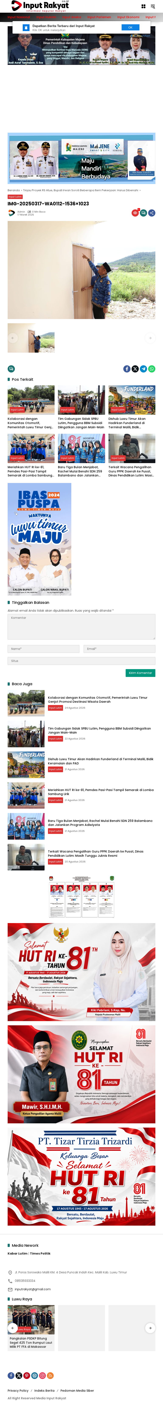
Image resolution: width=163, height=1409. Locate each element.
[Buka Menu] (143, 6)
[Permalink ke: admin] (12, 213)
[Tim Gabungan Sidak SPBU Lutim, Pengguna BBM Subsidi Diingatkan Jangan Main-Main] (81, 400)
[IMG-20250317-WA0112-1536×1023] (31, 338)
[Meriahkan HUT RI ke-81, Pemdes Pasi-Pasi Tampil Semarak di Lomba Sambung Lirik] (31, 448)
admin (21, 212)
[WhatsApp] (151, 368)
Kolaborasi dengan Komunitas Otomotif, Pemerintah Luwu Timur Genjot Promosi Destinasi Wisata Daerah (31, 423)
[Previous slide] (13, 338)
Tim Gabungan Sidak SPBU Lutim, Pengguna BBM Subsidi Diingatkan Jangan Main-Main (81, 423)
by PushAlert (142, 36)
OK (130, 27)
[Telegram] (143, 368)
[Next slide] (150, 338)
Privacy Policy (18, 1391)
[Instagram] (42, 1375)
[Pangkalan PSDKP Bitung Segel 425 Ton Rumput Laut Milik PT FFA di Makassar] (31, 1319)
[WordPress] (34, 1375)
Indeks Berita (44, 1391)
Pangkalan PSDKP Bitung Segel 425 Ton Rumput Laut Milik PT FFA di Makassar (31, 1343)
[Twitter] (135, 368)
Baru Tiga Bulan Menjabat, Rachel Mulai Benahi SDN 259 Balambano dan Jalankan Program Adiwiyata (80, 471)
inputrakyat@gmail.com (33, 1289)
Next (109, 27)
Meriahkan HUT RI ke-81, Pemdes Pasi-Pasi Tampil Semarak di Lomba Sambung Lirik (30, 471)
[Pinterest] (26, 1375)
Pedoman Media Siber (77, 1391)
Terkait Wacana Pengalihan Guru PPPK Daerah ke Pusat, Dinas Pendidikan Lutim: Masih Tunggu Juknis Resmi (131, 471)
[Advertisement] (81, 96)
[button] (152, 6)
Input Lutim (15, 196)
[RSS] (50, 1375)
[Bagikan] (151, 213)
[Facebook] (127, 368)
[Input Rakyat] (47, 6)
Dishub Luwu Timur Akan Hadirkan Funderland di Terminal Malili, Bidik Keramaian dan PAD (127, 423)
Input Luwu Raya (20, 1329)
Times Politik (40, 1253)
